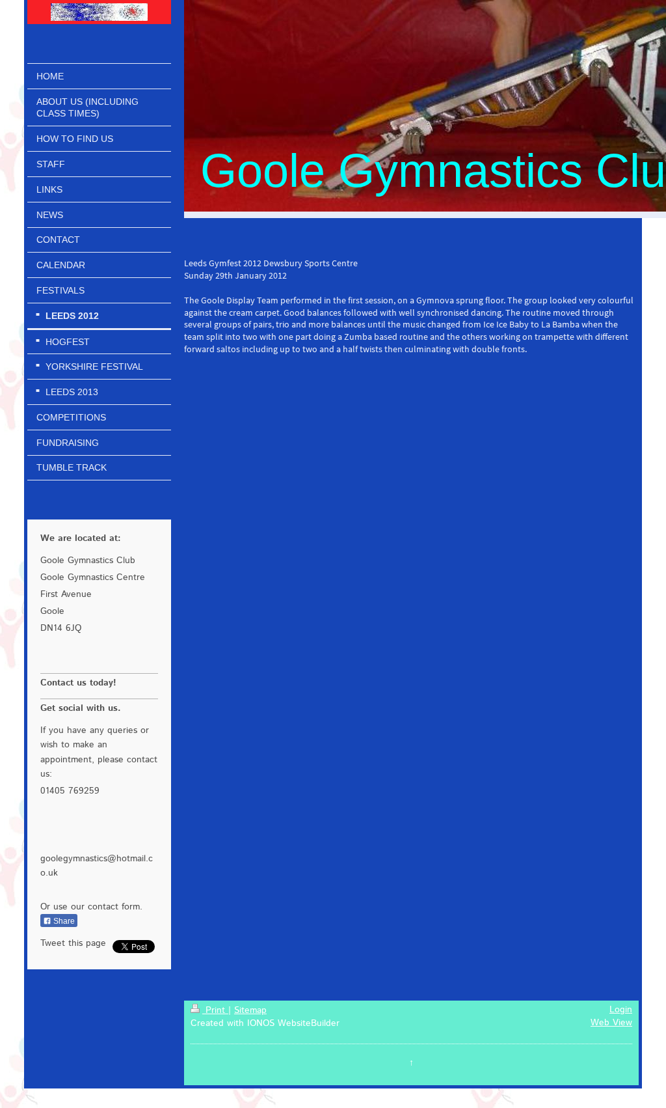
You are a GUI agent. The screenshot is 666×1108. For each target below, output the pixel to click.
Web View (611, 1022)
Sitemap (250, 1010)
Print (215, 1010)
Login (620, 1009)
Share (63, 921)
